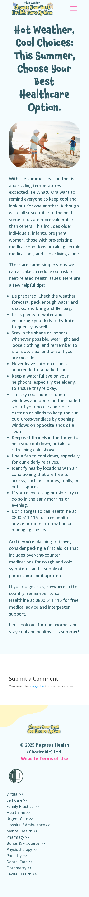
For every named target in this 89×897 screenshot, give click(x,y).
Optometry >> (19, 868)
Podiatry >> (16, 856)
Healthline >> (18, 813)
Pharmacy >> (17, 837)
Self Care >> (17, 801)
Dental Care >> (19, 862)
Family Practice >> (22, 807)
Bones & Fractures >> (25, 844)
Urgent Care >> (19, 819)
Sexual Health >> (21, 874)
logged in (37, 686)
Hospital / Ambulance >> (28, 825)
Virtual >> (14, 794)
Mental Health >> (22, 831)
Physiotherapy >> (21, 850)
